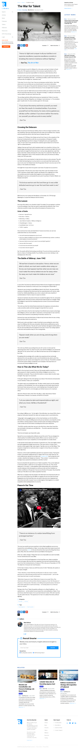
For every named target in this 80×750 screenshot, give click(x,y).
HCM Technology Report (39, 652)
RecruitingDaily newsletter (26, 652)
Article (20, 9)
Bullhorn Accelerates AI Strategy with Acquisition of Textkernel (68, 685)
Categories (22, 599)
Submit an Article (68, 2)
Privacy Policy (46, 746)
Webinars (4, 27)
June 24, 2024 (51, 688)
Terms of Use (39, 746)
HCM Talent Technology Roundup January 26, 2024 (70, 56)
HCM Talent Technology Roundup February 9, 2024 (70, 38)
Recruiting (24, 9)
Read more (73, 31)
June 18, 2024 (63, 693)
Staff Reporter (25, 695)
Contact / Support (58, 730)
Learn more (29, 740)
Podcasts (4, 21)
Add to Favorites (54, 45)
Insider (5, 40)
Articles (4, 15)
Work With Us (58, 725)
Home (19, 2)
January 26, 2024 (71, 53)
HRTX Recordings (6, 34)
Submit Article (67, 8)
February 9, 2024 (71, 35)
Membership (6, 46)
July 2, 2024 (32, 695)
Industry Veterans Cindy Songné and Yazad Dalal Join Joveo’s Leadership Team (71, 22)
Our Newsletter (58, 722)
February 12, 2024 (72, 19)
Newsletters (23, 651)
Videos (3, 24)
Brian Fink (45, 688)
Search (4, 12)
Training (46, 737)
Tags (20, 604)
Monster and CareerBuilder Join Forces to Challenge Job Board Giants (26, 688)
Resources (4, 30)
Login (3, 37)
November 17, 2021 (39, 9)
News (3, 18)
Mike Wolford (31, 9)
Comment (44, 45)
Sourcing (26, 601)
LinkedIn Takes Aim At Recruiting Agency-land (47, 683)
